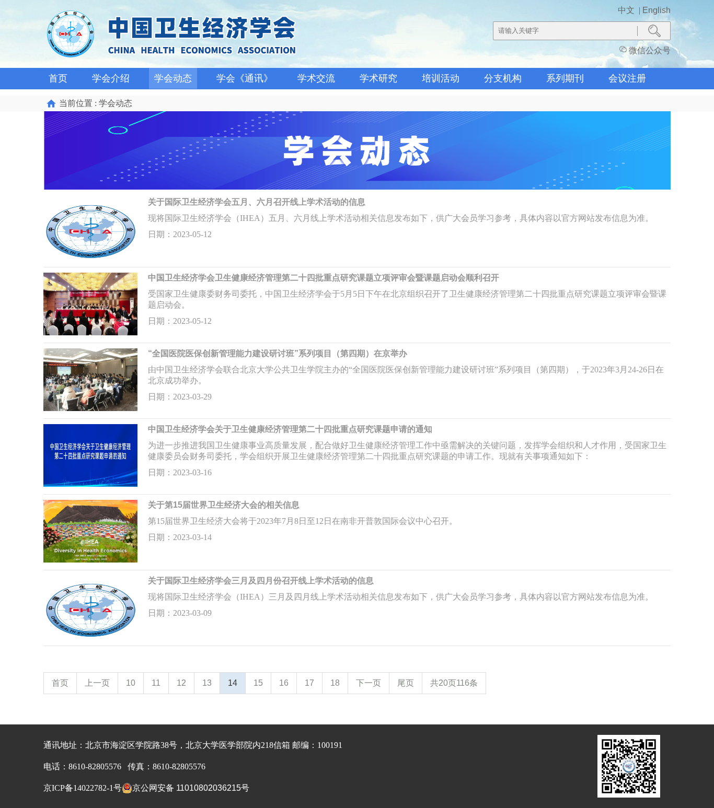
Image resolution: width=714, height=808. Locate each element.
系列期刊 (565, 78)
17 (309, 682)
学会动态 (173, 78)
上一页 (97, 682)
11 (156, 682)
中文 (627, 10)
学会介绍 (111, 78)
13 (207, 682)
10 (130, 682)
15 (258, 682)
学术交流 (316, 78)
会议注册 (627, 78)
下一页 (368, 682)
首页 (58, 78)
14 (232, 682)
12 (181, 682)
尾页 (405, 682)
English (656, 10)
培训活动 (440, 78)
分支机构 (503, 78)
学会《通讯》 (244, 78)
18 (335, 682)
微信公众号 (649, 50)
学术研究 (378, 78)
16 (284, 682)
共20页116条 (454, 682)
